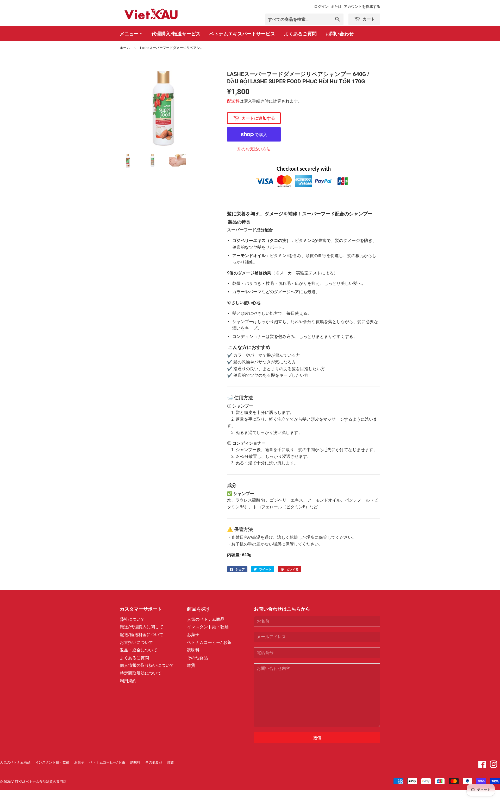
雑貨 (191, 665)
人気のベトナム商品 (205, 619)
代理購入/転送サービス (176, 33)
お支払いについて (136, 642)
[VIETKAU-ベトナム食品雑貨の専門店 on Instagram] (493, 766)
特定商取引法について (140, 673)
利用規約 (128, 680)
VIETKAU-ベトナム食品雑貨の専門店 (38, 782)
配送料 (233, 101)
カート (368, 18)
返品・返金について (138, 650)
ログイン (321, 6)
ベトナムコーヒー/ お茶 (209, 642)
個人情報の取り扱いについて (147, 665)
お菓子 (193, 634)
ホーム (125, 48)
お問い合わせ (340, 33)
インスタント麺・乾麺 (208, 626)
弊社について (132, 619)
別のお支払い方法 (254, 148)
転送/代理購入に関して (141, 626)
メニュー (130, 33)
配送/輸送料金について (141, 634)
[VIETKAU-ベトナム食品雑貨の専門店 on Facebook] (482, 766)
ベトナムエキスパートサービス (242, 33)
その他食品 (197, 657)
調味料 (193, 650)
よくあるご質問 (300, 33)
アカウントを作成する (362, 6)
